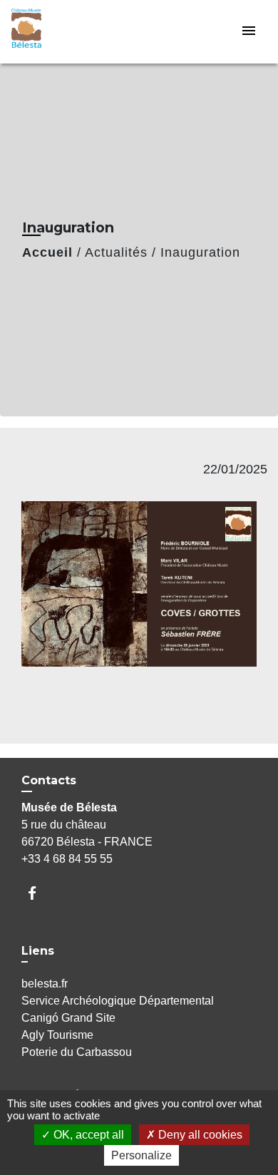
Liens (37, 951)
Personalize (141, 1155)
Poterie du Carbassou (76, 1052)
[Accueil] (64, 31)
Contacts (48, 780)
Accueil (47, 252)
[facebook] (38, 893)
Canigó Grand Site (68, 1018)
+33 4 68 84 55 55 (67, 859)
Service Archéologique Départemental (117, 1001)
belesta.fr (44, 984)
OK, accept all (87, 1135)
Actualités (116, 252)
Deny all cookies (198, 1135)
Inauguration (200, 252)
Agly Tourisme (57, 1035)
